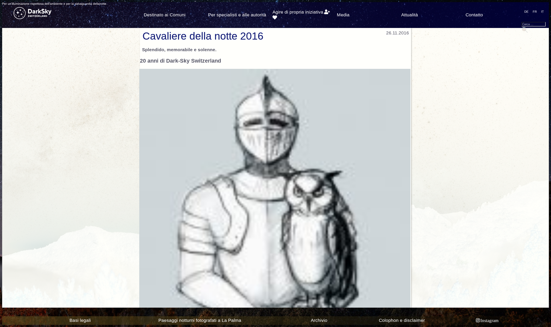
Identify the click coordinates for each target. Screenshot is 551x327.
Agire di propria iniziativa (297, 12)
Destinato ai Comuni (165, 14)
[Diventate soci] (327, 12)
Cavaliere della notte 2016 (202, 36)
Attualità (409, 14)
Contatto (474, 14)
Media (343, 14)
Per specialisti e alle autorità (237, 14)
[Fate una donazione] (274, 17)
